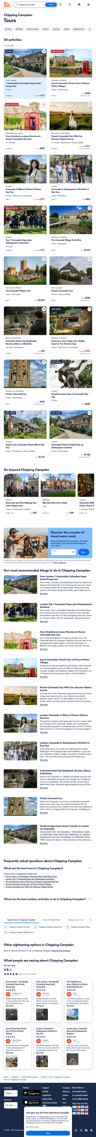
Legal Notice (46, 1095)
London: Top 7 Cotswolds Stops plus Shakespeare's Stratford (30, 879)
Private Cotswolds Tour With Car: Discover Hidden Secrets (29, 887)
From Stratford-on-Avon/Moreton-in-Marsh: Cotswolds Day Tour (32, 882)
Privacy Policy (47, 1099)
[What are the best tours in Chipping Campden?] (89, 868)
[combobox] (29, 4)
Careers (65, 1095)
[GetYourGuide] (7, 4)
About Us (66, 1091)
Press (64, 1103)
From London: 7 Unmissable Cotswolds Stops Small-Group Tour (31, 877)
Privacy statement (59, 563)
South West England (29, 1077)
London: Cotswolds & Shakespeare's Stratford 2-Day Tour (46, 1031)
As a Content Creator (80, 1095)
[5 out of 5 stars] (17, 990)
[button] (25, 74)
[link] (25, 74)
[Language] (79, 4)
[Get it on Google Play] (32, 1093)
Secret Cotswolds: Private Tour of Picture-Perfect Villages (29, 884)
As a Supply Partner (79, 1091)
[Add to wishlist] (44, 51)
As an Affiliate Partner (80, 1099)
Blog (64, 1099)
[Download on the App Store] (32, 1102)
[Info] (12, 46)
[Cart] (70, 4)
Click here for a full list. (61, 951)
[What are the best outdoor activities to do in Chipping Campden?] (89, 899)
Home (6, 1077)
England (15, 1077)
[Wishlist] (60, 4)
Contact (45, 1091)
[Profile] (88, 4)
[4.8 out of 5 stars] (11, 974)
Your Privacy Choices (49, 1103)
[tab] (21, 920)
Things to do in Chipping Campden (55, 1077)
